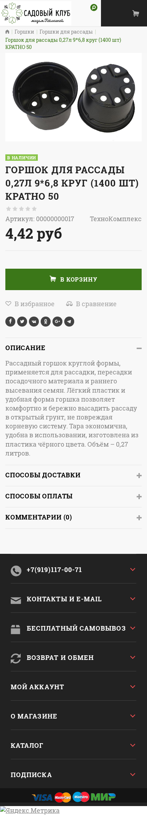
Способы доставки (43, 475)
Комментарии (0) (38, 517)
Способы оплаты (39, 496)
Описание (25, 347)
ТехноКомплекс (116, 218)
